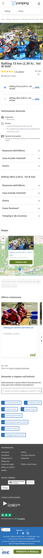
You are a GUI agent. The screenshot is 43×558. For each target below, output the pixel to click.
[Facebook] (17, 534)
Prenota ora (21, 262)
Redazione (25, 458)
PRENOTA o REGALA (27, 551)
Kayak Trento (31, 409)
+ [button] (3, 238)
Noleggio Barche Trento (15, 435)
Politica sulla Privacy (28, 464)
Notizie (23, 452)
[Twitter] (23, 534)
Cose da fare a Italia (8, 281)
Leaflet (23, 275)
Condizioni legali (7, 464)
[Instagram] (27, 534)
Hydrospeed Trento (13, 415)
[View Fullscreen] (3, 247)
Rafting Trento (34, 403)
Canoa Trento (11, 409)
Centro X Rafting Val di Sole (19, 368)
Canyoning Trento (13, 403)
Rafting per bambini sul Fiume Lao (18, 327)
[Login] (39, 3)
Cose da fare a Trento (9, 286)
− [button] (3, 241)
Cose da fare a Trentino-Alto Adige (29, 281)
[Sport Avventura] (20, 3)
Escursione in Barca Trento (16, 422)
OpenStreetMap (31, 275)
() (19, 72)
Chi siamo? (5, 452)
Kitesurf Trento (12, 428)
